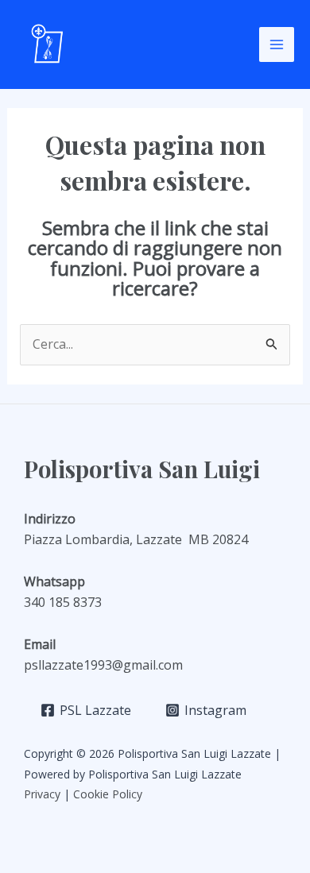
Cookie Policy (109, 794)
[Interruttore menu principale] (276, 44)
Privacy (42, 794)
